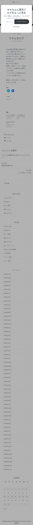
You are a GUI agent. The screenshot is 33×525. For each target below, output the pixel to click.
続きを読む (16, 27)
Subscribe (22, 21)
